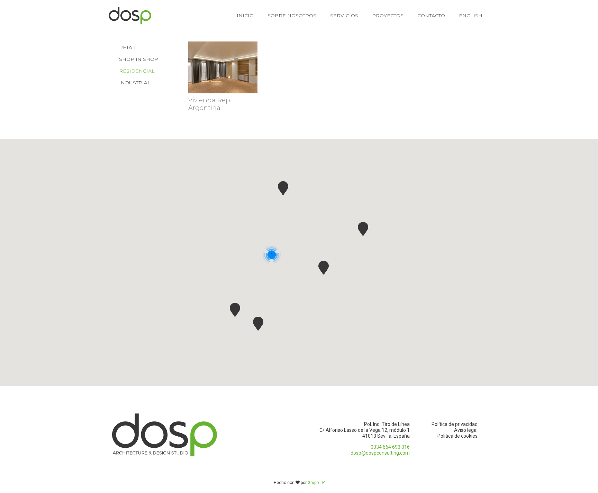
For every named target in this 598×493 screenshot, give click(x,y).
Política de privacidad (455, 424)
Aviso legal (466, 430)
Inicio (245, 15)
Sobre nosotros (292, 15)
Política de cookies (457, 436)
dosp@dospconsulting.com (380, 453)
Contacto (431, 15)
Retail (128, 47)
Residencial (137, 71)
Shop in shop (138, 59)
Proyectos (388, 15)
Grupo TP (316, 482)
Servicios (344, 15)
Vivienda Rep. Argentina (209, 104)
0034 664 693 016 (390, 447)
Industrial (135, 83)
